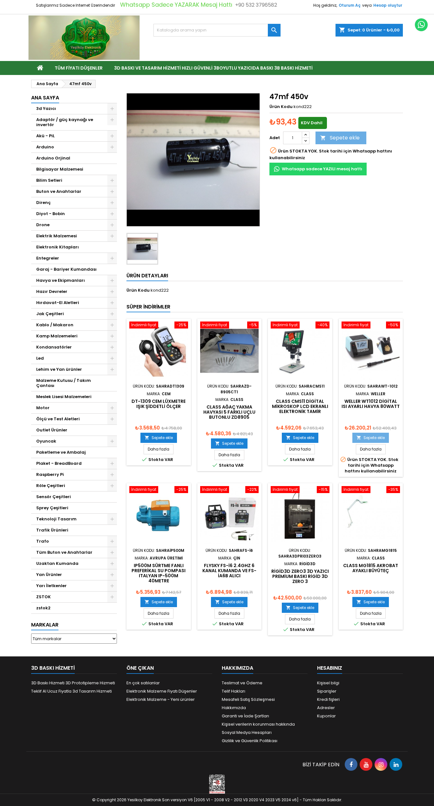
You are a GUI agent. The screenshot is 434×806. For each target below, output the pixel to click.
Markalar (44, 624)
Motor (43, 408)
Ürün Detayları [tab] (147, 275)
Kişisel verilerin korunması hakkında (258, 724)
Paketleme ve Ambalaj (61, 452)
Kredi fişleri (328, 699)
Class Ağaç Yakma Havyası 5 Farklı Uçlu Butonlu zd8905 (229, 412)
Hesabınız (329, 668)
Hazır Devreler (51, 291)
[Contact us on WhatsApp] (421, 24)
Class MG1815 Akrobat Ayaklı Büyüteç (370, 568)
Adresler (326, 708)
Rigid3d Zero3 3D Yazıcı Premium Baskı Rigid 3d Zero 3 (300, 576)
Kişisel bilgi (328, 683)
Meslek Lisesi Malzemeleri (64, 397)
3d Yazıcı (46, 108)
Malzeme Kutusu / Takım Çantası (63, 383)
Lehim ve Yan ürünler (59, 369)
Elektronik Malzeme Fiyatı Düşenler (161, 691)
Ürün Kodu (281, 107)
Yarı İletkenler (51, 586)
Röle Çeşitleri (50, 486)
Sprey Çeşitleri (52, 508)
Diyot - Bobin (50, 214)
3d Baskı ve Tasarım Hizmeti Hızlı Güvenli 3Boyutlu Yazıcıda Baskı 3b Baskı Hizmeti (213, 68)
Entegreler (47, 258)
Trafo (42, 541)
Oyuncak (46, 441)
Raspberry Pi (50, 474)
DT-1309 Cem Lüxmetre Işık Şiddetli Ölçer (159, 404)
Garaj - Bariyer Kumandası (66, 269)
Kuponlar (326, 716)
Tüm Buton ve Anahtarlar (64, 552)
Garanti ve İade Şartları (245, 716)
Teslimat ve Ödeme (242, 683)
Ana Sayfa (45, 97)
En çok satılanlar (143, 683)
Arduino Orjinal (53, 158)
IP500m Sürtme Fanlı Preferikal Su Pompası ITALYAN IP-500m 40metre (159, 573)
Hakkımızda (234, 708)
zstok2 (43, 608)
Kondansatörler (54, 347)
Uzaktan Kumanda (57, 563)
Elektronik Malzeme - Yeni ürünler (160, 699)
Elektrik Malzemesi (56, 236)
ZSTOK (43, 597)
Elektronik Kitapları (57, 247)
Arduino (45, 147)
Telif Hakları (233, 691)
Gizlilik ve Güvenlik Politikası (249, 741)
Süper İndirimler (148, 306)
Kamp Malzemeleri (57, 336)
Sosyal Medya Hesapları (247, 732)
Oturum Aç (350, 5)
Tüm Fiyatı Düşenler (79, 68)
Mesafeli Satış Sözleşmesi (248, 699)
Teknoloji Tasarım (56, 519)
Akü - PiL (45, 136)
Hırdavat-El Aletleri (57, 303)
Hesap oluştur (387, 5)
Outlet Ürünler (51, 430)
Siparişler (326, 691)
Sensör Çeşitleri (53, 497)
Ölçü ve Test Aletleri (58, 419)
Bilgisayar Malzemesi (59, 169)
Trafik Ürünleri (52, 530)
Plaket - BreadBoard (59, 463)
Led (40, 358)
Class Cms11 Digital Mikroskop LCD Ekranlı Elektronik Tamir (300, 406)
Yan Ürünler (49, 575)
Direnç (43, 203)
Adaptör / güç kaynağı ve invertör (64, 122)
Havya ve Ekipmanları (60, 280)
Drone (43, 225)
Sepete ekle (340, 137)
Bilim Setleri (49, 180)
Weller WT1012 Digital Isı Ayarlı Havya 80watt (371, 404)
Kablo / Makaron (54, 325)
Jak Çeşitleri (50, 314)
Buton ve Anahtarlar (58, 191)
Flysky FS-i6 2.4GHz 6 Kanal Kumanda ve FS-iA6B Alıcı (229, 570)
